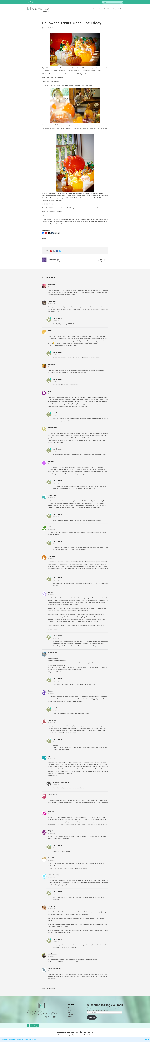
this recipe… (65, 85)
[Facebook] (57, 251)
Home (89, 9)
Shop (100, 9)
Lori (49, 527)
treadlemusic (52, 954)
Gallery (114, 9)
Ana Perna (51, 556)
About (94, 9)
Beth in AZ (51, 811)
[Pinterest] (51, 251)
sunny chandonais (54, 968)
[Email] (54, 251)
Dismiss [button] (146, 1039)
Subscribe (92, 1017)
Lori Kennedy (57, 318)
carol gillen (52, 720)
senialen (51, 461)
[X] (60, 251)
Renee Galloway (53, 875)
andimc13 (51, 364)
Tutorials (106, 9)
